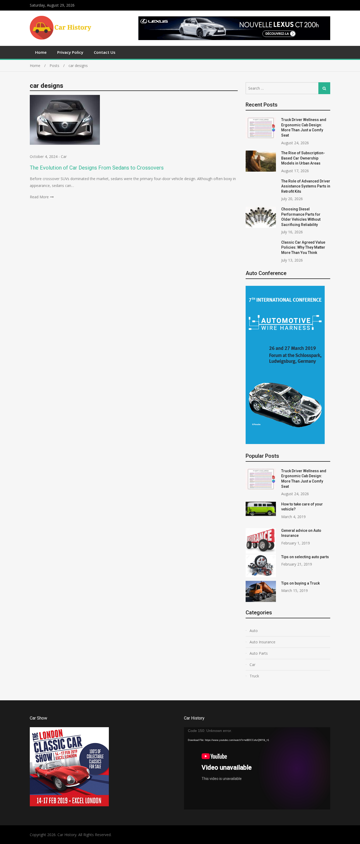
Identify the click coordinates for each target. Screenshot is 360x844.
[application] (257, 768)
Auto (254, 630)
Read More (39, 196)
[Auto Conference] (285, 442)
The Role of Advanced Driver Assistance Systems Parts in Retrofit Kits (305, 186)
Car (64, 156)
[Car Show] (69, 804)
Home (41, 52)
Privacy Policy (70, 52)
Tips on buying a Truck (300, 583)
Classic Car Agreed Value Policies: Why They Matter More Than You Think (303, 247)
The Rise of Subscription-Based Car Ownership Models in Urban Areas (303, 158)
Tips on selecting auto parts (305, 557)
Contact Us (104, 52)
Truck (254, 675)
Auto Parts (259, 653)
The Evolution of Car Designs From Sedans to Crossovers (97, 168)
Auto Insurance (262, 641)
